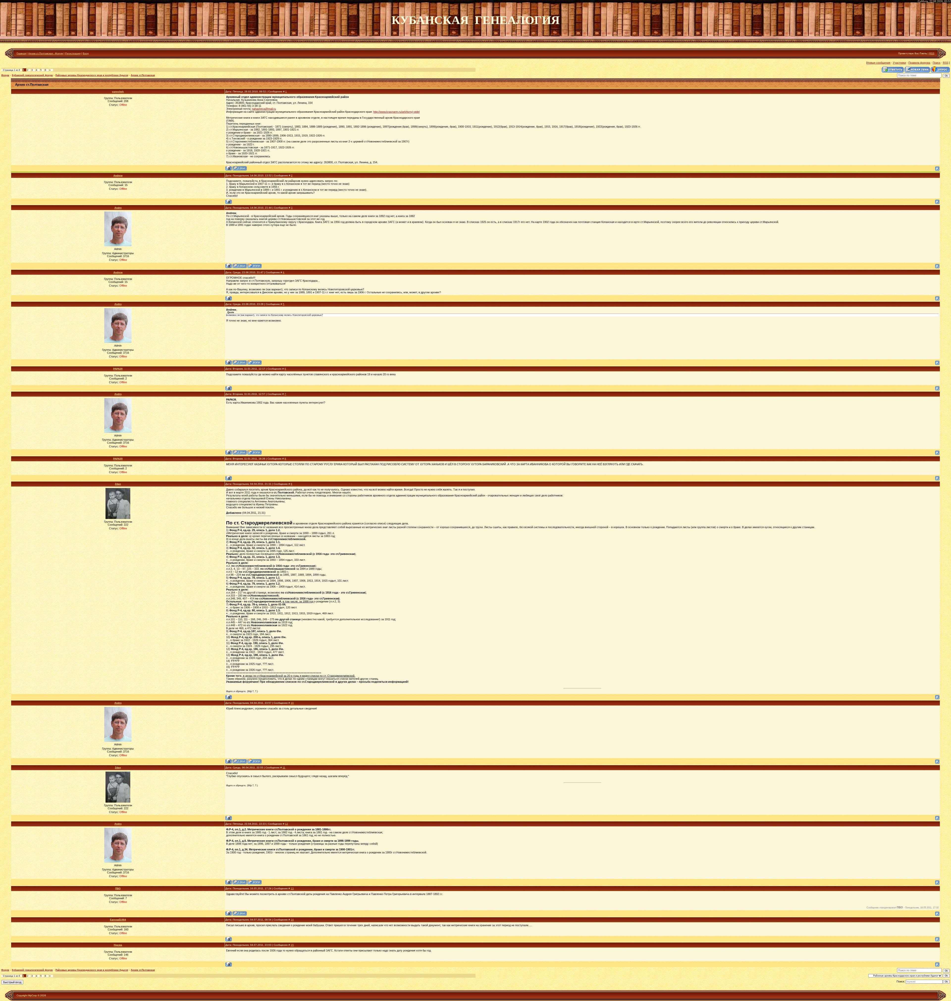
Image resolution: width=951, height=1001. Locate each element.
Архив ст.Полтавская (143, 75)
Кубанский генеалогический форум (32, 75)
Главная (21, 53)
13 (292, 888)
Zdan (118, 484)
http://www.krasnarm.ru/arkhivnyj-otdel (396, 111)
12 (286, 823)
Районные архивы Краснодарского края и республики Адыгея (91, 75)
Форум (5, 75)
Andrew (118, 175)
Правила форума (919, 62)
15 (292, 945)
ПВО (118, 888)
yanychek (118, 91)
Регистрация (72, 53)
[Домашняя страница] (254, 265)
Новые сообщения (878, 62)
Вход (86, 53)
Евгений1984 (118, 919)
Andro (118, 207)
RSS (931, 53)
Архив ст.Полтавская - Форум (45, 53)
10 (292, 703)
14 (292, 919)
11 (284, 767)
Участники (899, 62)
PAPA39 (118, 368)
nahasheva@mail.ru (264, 108)
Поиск (936, 62)
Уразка (118, 945)
